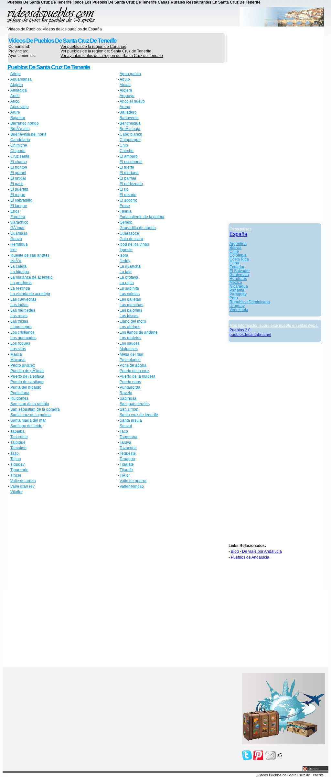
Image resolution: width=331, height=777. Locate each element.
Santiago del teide (26, 426)
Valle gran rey (22, 486)
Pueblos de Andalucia (250, 557)
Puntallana (19, 393)
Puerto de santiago (27, 382)
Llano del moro (133, 321)
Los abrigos (130, 327)
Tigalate (127, 464)
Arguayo (127, 96)
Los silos (18, 349)
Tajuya (125, 442)
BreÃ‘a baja (130, 129)
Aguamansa (21, 79)
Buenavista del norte (28, 134)
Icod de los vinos (134, 244)
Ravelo (126, 393)
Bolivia (235, 247)
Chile (234, 251)
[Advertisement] (62, 542)
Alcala (125, 85)
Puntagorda (130, 387)
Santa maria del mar (28, 420)
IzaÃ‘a (15, 261)
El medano (129, 173)
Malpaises (129, 349)
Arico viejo (19, 107)
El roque (17, 195)
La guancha (130, 266)
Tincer (15, 475)
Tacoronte (19, 437)
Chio (124, 145)
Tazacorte (128, 448)
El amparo (129, 156)
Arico (14, 101)
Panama (237, 290)
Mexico (236, 282)
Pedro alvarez (22, 365)
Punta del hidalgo (25, 387)
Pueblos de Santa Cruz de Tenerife (48, 67)
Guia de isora (131, 239)
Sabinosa (128, 398)
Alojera (126, 90)
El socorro (128, 200)
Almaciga (18, 90)
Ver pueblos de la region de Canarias (93, 46)
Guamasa (18, 233)
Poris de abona (133, 365)
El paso (17, 184)
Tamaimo (18, 448)
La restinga (20, 288)
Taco (124, 431)
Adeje (15, 74)
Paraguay (238, 294)
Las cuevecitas (23, 299)
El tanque (18, 206)
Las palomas (131, 310)
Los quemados (23, 338)
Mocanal (18, 360)
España (238, 234)
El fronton (18, 167)
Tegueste (128, 453)
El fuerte (127, 167)
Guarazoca (129, 233)
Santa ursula (131, 420)
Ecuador (237, 267)
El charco (18, 162)
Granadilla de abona (138, 228)
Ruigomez (19, 398)
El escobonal (131, 162)
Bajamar (17, 118)
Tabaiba (17, 431)
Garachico (19, 222)
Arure (15, 112)
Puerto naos (130, 382)
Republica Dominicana (250, 302)
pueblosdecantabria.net (250, 334)
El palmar (128, 178)
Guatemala (239, 274)
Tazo (14, 453)
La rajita (127, 283)
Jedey (125, 261)
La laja (126, 272)
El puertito (19, 189)
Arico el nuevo (132, 101)
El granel (18, 173)
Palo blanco (130, 360)
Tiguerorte (19, 470)
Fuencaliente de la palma (142, 217)
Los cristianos (22, 332)
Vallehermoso (132, 486)
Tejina (15, 459)
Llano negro (21, 327)
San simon (129, 409)
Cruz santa (19, 156)
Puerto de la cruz (134, 371)
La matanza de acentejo (31, 277)
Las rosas (18, 316)
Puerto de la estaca (27, 376)
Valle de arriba (23, 481)
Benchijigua (130, 123)
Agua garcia (130, 74)
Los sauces (130, 343)
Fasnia (126, 211)
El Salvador (240, 271)
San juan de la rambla (29, 404)
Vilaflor (16, 492)
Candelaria (20, 140)
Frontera (17, 217)
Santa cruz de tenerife (139, 415)
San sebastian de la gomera (35, 409)
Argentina (238, 243)
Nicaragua (239, 286)
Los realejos (130, 338)
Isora (124, 255)
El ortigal (18, 178)
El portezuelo (131, 184)
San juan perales (135, 404)
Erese (125, 206)
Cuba (234, 263)
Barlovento (129, 118)
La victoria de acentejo (30, 294)
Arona (125, 107)
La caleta (18, 266)
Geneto (126, 222)
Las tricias (19, 321)
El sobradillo (21, 200)
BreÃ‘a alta (20, 129)
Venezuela (239, 309)
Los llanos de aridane (139, 332)
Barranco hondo (24, 123)
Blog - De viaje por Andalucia (256, 551)
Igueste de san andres (29, 255)
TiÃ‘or (125, 475)
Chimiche (18, 145)
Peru (234, 298)
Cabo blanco (131, 134)
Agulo (125, 79)
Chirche (126, 151)
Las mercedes (22, 310)
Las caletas (130, 294)
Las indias (19, 305)
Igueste (126, 250)
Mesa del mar (132, 354)
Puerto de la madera (137, 376)
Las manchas (131, 305)
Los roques (20, 343)
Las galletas (130, 299)
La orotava (129, 277)
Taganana (128, 437)
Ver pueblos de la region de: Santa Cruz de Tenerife (105, 51)
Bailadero (128, 112)
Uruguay (237, 306)
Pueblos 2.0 (240, 330)
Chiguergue (130, 140)
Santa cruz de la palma (30, 415)
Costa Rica (239, 259)
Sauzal (126, 426)
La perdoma (21, 283)
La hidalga (19, 272)
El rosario (128, 195)
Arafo (15, 96)
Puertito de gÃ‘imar (27, 371)
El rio (124, 189)
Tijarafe (126, 470)
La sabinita (129, 288)
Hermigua (19, 244)
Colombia (238, 255)
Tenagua (127, 459)
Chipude (18, 151)
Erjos (14, 211)
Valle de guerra (133, 481)
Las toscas (129, 316)
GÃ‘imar (17, 228)
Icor (13, 250)
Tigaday (17, 464)
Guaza (16, 239)
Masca (16, 354)
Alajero (16, 85)
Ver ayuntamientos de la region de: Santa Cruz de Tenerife (111, 55)
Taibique (18, 442)
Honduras (238, 278)
